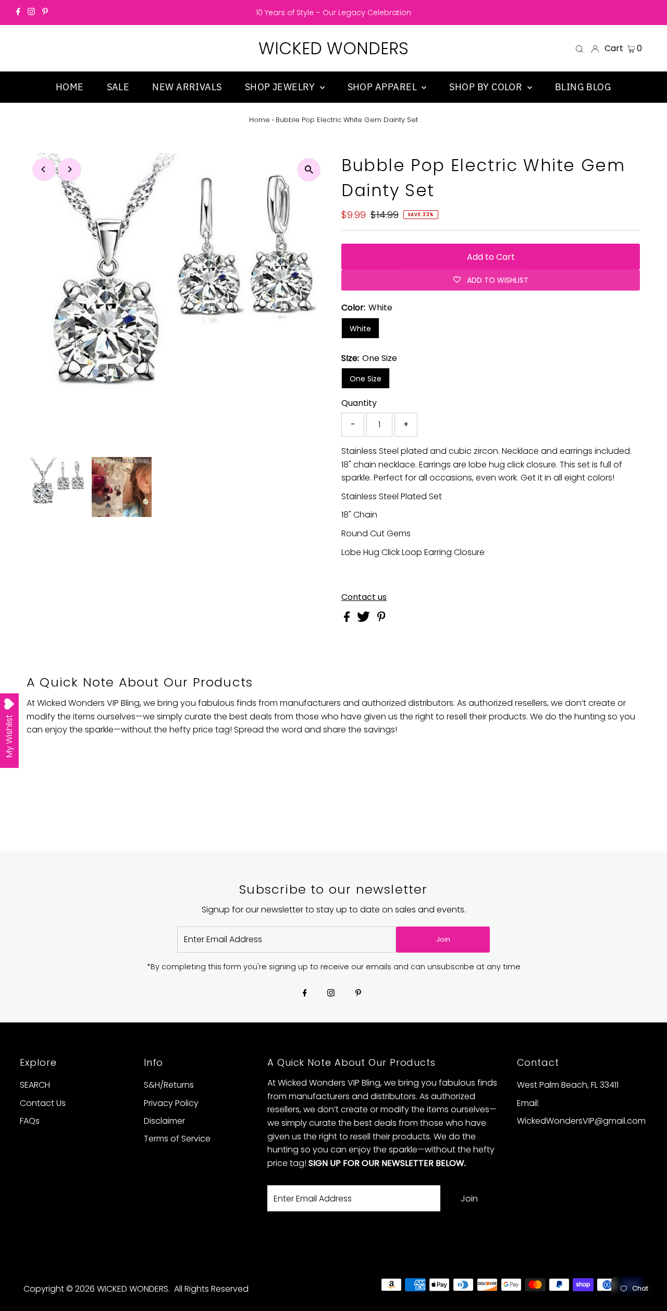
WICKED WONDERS (333, 48)
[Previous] (44, 169)
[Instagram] (31, 12)
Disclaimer (164, 1121)
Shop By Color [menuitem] (486, 87)
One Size (365, 379)
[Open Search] (579, 48)
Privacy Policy (171, 1103)
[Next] (69, 169)
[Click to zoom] (308, 170)
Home (259, 120)
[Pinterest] (45, 12)
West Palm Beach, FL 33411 (568, 1085)
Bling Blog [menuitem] (583, 87)
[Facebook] (18, 12)
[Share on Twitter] (364, 619)
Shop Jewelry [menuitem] (281, 87)
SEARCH (35, 1085)
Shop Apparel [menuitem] (383, 87)
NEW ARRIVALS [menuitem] (186, 87)
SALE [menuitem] (118, 87)
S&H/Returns (169, 1085)
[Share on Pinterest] (381, 619)
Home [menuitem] (70, 87)
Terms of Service (177, 1139)
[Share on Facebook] (348, 619)
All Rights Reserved (211, 1289)
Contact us (364, 597)
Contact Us (43, 1103)
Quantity (359, 403)
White (360, 328)
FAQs (30, 1121)
